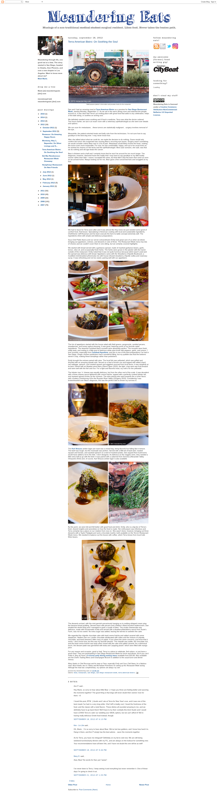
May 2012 (47, 179)
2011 (43, 191)
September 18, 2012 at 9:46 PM (90, 750)
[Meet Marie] (50, 54)
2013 (43, 121)
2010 (43, 194)
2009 (43, 198)
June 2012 (47, 176)
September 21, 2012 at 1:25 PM (90, 775)
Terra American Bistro (105, 109)
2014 (43, 117)
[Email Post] (136, 672)
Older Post (72, 785)
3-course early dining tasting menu (102, 655)
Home (108, 785)
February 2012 (49, 183)
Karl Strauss (77, 449)
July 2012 (47, 172)
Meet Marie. (43, 79)
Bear (75, 672)
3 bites (71, 781)
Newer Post (144, 785)
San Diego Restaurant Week (106, 672)
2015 (43, 114)
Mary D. (77, 756)
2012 (43, 124)
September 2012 (50, 131)
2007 (43, 205)
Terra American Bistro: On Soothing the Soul (93, 41)
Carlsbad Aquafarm (100, 352)
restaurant (82, 672)
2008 (43, 201)
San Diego (91, 672)
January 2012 (49, 186)
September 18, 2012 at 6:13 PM (90, 719)
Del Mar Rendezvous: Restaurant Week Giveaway (51, 158)
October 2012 (49, 128)
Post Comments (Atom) (88, 790)
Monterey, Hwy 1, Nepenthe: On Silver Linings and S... (51, 143)
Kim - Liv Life (79, 725)
